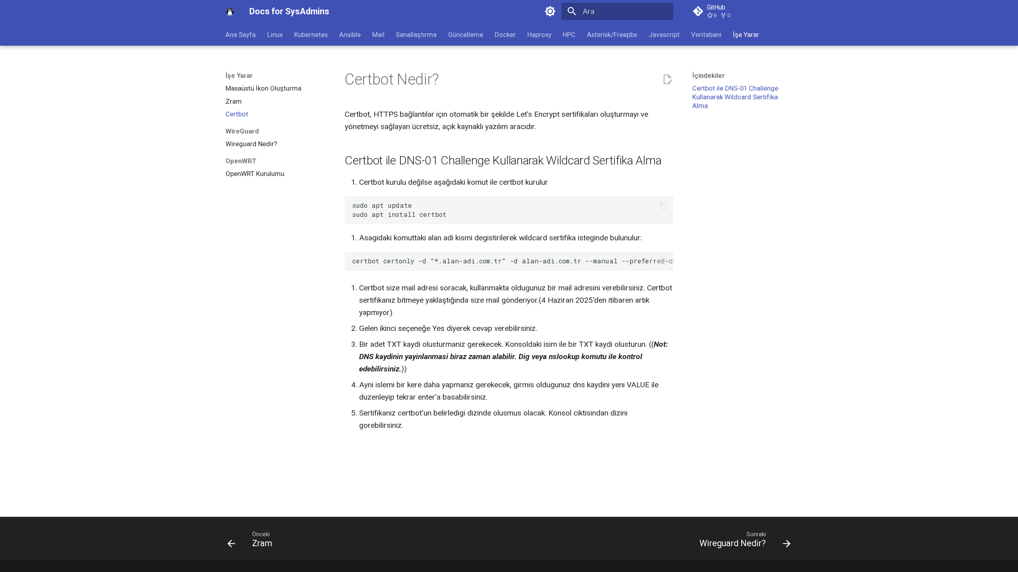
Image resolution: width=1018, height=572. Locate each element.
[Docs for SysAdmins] (230, 11)
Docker (505, 35)
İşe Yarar (745, 35)
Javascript (664, 35)
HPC (569, 35)
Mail (378, 35)
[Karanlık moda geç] (550, 11)
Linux (275, 35)
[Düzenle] (667, 79)
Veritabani (706, 35)
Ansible (350, 35)
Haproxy (539, 35)
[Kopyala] (663, 205)
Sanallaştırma (416, 35)
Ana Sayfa (240, 35)
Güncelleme (465, 35)
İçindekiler (708, 75)
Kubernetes (311, 35)
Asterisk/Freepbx (612, 35)
